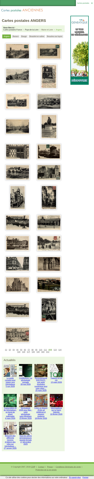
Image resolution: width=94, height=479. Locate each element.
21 (48, 352)
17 (28, 352)
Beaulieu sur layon (54, 36)
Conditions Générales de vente (68, 467)
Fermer (85, 477)
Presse (50, 467)
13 (55, 350)
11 (45, 350)
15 (19, 352)
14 (60, 350)
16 (24, 352)
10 (41, 350)
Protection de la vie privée (46, 470)
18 (33, 352)
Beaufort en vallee (36, 36)
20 (43, 352)
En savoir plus (75, 477)
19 (38, 352)
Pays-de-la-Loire (32, 30)
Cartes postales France (12, 30)
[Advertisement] (79, 96)
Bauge (24, 36)
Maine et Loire (47, 30)
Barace (16, 36)
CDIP (33, 467)
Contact (41, 467)
